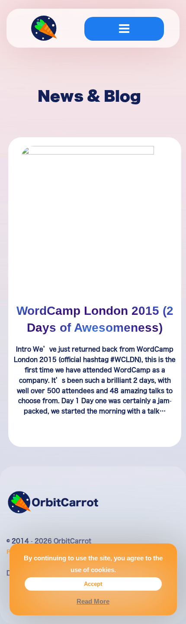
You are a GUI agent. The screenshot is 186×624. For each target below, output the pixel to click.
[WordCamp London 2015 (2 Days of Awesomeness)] (95, 222)
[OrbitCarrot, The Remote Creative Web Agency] (44, 30)
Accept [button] (93, 583)
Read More (93, 601)
